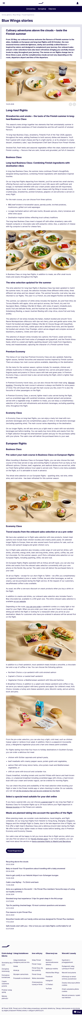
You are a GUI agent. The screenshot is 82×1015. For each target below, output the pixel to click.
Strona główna (7, 15)
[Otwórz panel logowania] (77, 3)
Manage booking (13, 807)
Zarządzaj (42, 9)
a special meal (46, 802)
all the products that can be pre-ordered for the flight (38, 791)
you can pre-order (33, 606)
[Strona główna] (41, 3)
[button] (4, 3)
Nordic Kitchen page (39, 839)
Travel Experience (28, 15)
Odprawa (52, 9)
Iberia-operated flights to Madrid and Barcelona (51, 841)
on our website (20, 601)
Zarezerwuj (30, 9)
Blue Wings (17, 15)
